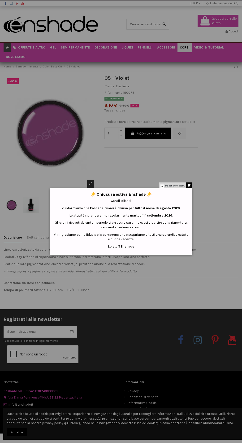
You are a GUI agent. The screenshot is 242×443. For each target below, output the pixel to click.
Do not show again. (175, 185)
